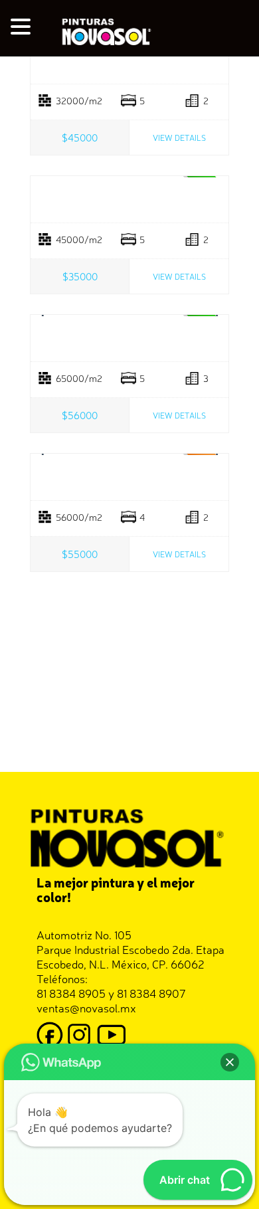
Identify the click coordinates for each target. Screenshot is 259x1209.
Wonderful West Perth (130, 477)
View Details (179, 137)
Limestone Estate (129, 200)
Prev (44, 315)
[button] (23, 27)
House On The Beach (130, 338)
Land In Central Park (129, 61)
